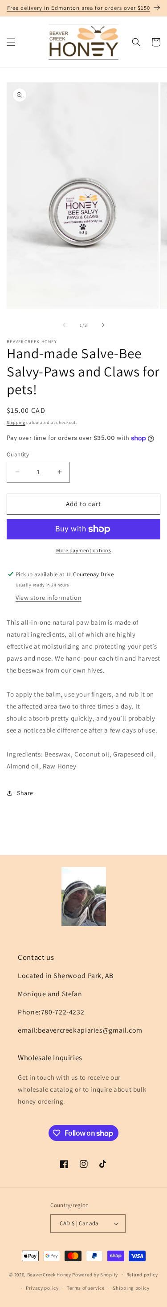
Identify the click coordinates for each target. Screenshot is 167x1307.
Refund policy (142, 1274)
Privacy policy (42, 1288)
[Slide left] (64, 325)
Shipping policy (131, 1288)
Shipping (16, 422)
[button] (11, 42)
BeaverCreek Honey (49, 1274)
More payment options (83, 550)
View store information (48, 598)
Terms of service (85, 1288)
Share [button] (25, 793)
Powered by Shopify (95, 1274)
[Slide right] (103, 325)
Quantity (18, 454)
